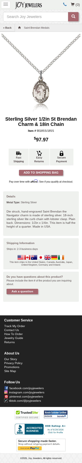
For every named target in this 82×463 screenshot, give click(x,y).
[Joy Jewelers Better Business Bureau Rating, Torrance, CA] (41, 429)
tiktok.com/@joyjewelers (25, 400)
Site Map (10, 371)
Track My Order (14, 326)
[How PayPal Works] (41, 444)
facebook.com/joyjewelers (26, 388)
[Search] (73, 17)
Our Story (10, 359)
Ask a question (22, 291)
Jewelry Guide (13, 338)
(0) (77, 5)
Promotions (11, 367)
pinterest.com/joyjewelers (26, 396)
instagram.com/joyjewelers (26, 392)
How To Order (13, 334)
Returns (9, 342)
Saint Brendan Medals (36, 27)
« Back (7, 27)
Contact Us (11, 330)
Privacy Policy (13, 363)
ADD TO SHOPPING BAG (41, 172)
